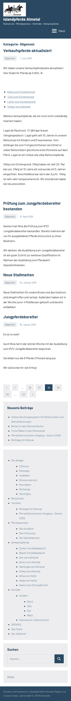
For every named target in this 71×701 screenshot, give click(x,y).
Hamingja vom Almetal (32, 566)
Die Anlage (17, 460)
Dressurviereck (28, 480)
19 (58, 387)
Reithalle (24, 470)
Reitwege (24, 489)
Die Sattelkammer (29, 537)
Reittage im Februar (22, 439)
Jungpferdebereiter (20, 316)
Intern (10, 676)
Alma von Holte (27, 575)
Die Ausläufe (26, 528)
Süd (29, 606)
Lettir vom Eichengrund (21, 101)
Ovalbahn (24, 475)
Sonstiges (25, 493)
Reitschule (17, 498)
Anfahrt (23, 595)
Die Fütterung (27, 533)
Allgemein (10, 58)
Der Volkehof (18, 633)
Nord (30, 601)
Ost (29, 610)
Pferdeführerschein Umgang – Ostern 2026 (36, 435)
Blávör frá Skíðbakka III (32, 552)
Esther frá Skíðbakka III (32, 548)
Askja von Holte (28, 580)
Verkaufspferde (20, 542)
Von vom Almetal (28, 557)
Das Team (16, 629)
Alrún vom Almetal (29, 562)
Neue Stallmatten (18, 274)
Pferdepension (19, 522)
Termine (16, 502)
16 (30, 387)
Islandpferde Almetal (21, 19)
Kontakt (15, 589)
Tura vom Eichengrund (20, 96)
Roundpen (25, 484)
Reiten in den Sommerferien (27, 426)
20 (7, 394)
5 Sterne (24, 466)
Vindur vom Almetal (18, 106)
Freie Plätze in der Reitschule (28, 430)
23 (23, 394)
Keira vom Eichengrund (21, 91)
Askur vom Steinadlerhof (33, 585)
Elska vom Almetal (29, 571)
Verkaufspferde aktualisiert (27, 50)
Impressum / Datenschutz (34, 619)
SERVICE (16, 624)
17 (39, 387)
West (30, 615)
